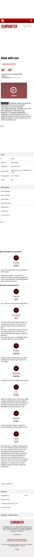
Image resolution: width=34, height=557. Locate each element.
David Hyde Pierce (6, 203)
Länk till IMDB (6, 507)
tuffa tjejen (16, 350)
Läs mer (23, 545)
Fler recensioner (7, 484)
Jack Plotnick (4, 211)
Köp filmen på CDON (9, 64)
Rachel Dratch (5, 207)
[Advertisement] (17, 41)
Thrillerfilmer (9, 540)
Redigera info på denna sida (10, 503)
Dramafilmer (17, 539)
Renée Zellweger (5, 191)
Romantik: (10, 69)
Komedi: (3, 69)
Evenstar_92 (16, 315)
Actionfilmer (10, 539)
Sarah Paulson (5, 199)
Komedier (24, 539)
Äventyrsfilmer (18, 540)
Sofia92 (16, 439)
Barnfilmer (25, 540)
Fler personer (6, 215)
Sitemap (17, 549)
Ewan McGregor (5, 195)
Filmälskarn (16, 418)
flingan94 (16, 296)
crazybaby (16, 262)
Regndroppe (16, 373)
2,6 (20, 74)
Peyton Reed (14, 162)
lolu (16, 392)
